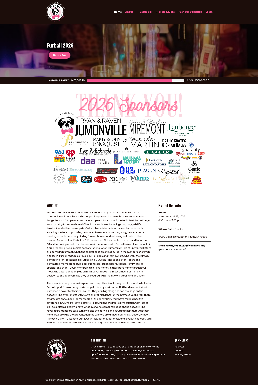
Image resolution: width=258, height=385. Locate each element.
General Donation (190, 12)
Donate (179, 350)
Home (118, 12)
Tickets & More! (166, 12)
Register (179, 346)
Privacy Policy (183, 354)
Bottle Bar (146, 12)
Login (209, 12)
